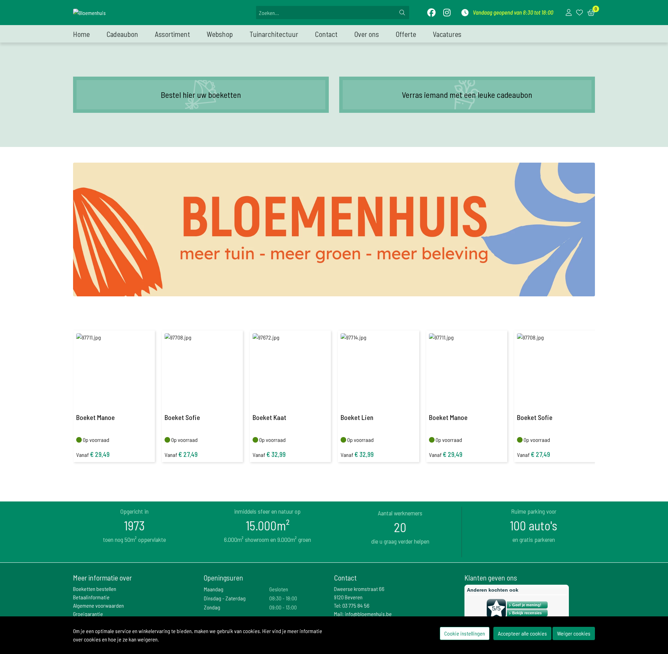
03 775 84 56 (355, 605)
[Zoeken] (402, 12)
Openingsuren (223, 577)
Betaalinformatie (91, 597)
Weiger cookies (573, 633)
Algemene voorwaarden (98, 605)
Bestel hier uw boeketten (201, 94)
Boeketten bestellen (94, 588)
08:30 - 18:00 (283, 598)
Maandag (213, 589)
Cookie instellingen (464, 633)
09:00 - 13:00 (283, 607)
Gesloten (278, 589)
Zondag (212, 607)
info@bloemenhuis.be (368, 613)
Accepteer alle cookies (522, 633)
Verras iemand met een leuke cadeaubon (467, 94)
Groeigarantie (88, 613)
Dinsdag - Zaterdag (225, 598)
